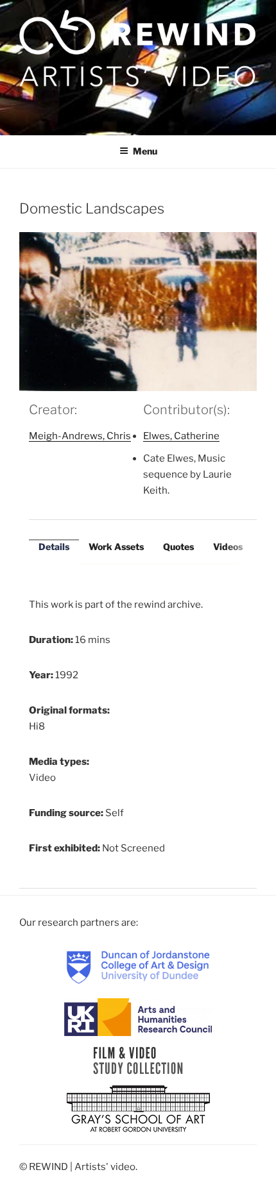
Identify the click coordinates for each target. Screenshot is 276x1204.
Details (54, 546)
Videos (228, 546)
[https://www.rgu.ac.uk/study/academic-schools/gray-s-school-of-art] (138, 1109)
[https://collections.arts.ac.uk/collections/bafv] (138, 1060)
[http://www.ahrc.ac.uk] (138, 1016)
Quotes (178, 546)
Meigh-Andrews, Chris (80, 436)
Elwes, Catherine (181, 436)
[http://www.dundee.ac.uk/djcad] (138, 966)
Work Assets (116, 546)
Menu (145, 151)
